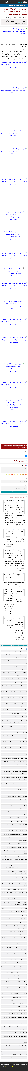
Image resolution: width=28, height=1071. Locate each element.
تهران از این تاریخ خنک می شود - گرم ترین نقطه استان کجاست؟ (15, 824)
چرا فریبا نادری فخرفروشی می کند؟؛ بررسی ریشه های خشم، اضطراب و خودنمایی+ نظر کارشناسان (8, 543)
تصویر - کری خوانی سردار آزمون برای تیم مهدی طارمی (17, 713)
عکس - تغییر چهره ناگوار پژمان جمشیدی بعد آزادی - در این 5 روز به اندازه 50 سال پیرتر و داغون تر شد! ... (9, 563)
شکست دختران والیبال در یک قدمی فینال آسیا (18, 821)
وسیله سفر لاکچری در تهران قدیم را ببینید (19, 922)
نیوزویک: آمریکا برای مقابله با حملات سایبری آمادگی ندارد (16, 1013)
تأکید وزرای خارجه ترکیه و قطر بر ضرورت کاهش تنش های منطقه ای (14, 691)
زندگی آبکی (24, 915)
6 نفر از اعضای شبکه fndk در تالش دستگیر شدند (18, 678)
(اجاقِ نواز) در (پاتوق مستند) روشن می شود (18, 943)
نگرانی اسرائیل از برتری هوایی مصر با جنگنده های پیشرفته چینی (15, 1046)
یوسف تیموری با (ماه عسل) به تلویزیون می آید (18, 962)
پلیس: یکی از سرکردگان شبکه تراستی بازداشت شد (17, 834)
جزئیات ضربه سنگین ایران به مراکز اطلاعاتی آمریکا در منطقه (16, 800)
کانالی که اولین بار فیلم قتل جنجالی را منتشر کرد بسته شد (16, 997)
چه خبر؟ (10, 2)
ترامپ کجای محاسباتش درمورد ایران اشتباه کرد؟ (18, 1006)
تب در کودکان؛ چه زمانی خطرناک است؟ (19, 1010)
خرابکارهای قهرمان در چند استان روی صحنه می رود (17, 889)
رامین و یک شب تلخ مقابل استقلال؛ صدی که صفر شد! (17, 732)
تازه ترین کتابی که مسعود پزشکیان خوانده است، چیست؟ (16, 830)
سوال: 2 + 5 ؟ (24, 485)
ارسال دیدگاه (14, 491)
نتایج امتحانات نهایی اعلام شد (21, 751)
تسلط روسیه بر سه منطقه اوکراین (21, 959)
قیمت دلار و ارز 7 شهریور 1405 (21, 1032)
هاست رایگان (7, 1067)
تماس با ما (24, 1067)
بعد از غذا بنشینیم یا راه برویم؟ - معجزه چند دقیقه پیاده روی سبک (15, 1040)
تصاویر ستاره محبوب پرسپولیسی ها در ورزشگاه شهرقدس (16, 709)
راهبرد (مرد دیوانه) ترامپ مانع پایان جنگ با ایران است (17, 908)
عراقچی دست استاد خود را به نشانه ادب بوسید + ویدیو (16, 792)
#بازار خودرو (12, 5)
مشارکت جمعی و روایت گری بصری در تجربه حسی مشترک (16, 892)
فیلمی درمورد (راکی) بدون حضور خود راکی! (19, 972)
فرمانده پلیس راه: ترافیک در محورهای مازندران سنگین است (16, 741)
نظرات (23, 466)
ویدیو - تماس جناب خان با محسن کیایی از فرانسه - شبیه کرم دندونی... (19, 599)
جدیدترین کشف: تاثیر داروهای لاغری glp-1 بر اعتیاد (17, 1036)
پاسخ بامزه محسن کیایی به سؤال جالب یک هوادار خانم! (9, 627)
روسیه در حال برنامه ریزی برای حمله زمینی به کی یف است (16, 747)
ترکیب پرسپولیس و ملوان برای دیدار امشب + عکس (17, 754)
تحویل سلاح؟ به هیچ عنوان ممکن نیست (19, 796)
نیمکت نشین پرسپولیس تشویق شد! (20, 682)
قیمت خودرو (4, 645)
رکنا (23, 451)
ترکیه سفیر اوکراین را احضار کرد (21, 716)
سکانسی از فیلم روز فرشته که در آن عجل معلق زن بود (19, 584)
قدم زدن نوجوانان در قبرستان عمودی (20, 918)
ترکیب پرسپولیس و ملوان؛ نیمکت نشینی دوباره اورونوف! (16, 758)
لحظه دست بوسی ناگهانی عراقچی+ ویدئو (19, 789)
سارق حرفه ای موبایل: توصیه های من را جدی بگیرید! (17, 843)
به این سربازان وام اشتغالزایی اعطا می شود (19, 847)
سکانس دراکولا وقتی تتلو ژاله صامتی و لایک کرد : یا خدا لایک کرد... (9, 584)
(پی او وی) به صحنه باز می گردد (21, 767)
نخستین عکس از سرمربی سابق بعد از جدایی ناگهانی (17, 898)
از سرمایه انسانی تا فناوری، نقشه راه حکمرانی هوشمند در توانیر (15, 735)
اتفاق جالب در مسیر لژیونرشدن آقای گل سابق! (18, 817)
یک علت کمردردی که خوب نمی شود (20, 651)
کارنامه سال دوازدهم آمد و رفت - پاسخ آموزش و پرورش (16, 993)
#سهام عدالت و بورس (20, 5)
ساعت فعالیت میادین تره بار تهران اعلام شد (19, 1057)
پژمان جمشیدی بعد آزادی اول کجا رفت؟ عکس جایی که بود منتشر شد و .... (19, 540)
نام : (26, 478)
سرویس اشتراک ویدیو (16, 1067)
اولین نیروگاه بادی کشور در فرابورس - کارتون (19, 911)
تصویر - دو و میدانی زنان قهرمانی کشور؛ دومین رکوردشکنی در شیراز (14, 883)
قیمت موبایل (12, 645)
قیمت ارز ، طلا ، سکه (21, 645)
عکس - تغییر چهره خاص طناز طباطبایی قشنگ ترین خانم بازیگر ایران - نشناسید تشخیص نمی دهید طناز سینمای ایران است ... (19, 566)
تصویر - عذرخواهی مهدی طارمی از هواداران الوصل (17, 1017)
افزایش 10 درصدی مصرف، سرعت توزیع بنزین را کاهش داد (16, 660)
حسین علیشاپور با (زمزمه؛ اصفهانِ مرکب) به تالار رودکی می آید (15, 851)
